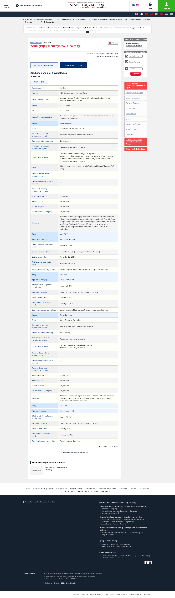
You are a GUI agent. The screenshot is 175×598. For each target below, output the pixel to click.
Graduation (130, 135)
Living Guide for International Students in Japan (135, 85)
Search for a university (31, 6)
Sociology (133, 511)
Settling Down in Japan (134, 93)
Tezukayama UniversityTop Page (106, 57)
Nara (44, 42)
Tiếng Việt (144, 556)
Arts (142, 533)
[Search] (136, 74)
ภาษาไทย (119, 558)
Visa (127, 119)
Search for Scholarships (135, 149)
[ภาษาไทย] (172, 14)
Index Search (123, 488)
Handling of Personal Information (78, 491)
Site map (134, 488)
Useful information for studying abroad (83, 488)
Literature (104, 509)
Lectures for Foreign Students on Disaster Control (134, 142)
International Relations (109, 513)
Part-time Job (131, 114)
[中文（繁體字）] (152, 14)
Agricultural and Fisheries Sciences (113, 524)
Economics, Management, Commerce (114, 511)
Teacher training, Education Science (114, 533)
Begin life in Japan (133, 98)
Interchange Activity (133, 124)
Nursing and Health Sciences (111, 520)
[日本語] (137, 14)
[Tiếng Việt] (162, 14)
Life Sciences (133, 533)
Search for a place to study (57, 488)
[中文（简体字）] (147, 14)
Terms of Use (144, 488)
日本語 (103, 556)
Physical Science (117, 522)
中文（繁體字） (126, 556)
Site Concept (48, 583)
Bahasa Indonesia (107, 558)
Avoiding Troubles (132, 103)
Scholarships (131, 108)
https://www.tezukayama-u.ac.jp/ (107, 53)
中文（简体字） (113, 556)
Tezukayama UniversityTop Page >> (74, 452)
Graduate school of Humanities (44, 65)
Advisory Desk (131, 129)
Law (121, 509)
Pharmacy (105, 522)
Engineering (129, 522)
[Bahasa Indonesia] (167, 14)
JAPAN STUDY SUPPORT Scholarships (115, 546)
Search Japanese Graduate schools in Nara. (40, 502)
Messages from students (107, 488)
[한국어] (157, 14)
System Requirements (100, 491)
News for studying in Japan (35, 488)
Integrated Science (108, 535)
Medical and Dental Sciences (134, 520)
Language (114, 509)
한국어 (137, 556)
